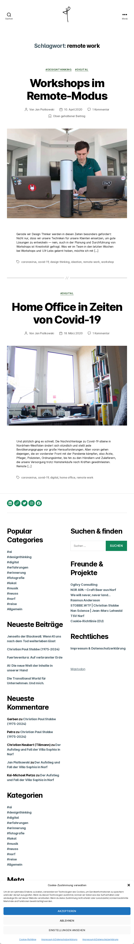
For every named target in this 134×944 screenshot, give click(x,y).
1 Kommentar (100, 109)
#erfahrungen (17, 567)
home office (67, 477)
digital (54, 477)
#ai (9, 552)
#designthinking (59, 69)
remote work (91, 262)
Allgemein (14, 609)
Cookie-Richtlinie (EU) (87, 621)
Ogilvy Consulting (83, 584)
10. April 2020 (73, 109)
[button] (129, 885)
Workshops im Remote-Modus (67, 89)
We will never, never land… (90, 595)
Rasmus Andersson (85, 600)
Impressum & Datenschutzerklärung (59, 939)
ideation (76, 262)
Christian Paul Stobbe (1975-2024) (33, 649)
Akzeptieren (67, 911)
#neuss (12, 593)
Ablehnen (67, 920)
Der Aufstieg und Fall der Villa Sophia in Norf (34, 749)
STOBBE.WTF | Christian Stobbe (94, 605)
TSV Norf (77, 616)
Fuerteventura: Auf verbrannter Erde (34, 657)
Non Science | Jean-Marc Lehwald (96, 610)
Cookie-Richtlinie (27, 939)
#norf (11, 598)
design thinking (60, 262)
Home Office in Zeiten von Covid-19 (67, 313)
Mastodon (77, 669)
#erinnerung (16, 572)
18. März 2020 (73, 333)
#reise (12, 604)
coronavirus (28, 262)
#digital (81, 69)
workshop (107, 262)
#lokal (11, 583)
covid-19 (43, 262)
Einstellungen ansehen (67, 930)
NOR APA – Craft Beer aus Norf (93, 590)
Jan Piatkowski (44, 109)
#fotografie (15, 578)
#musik (12, 588)
